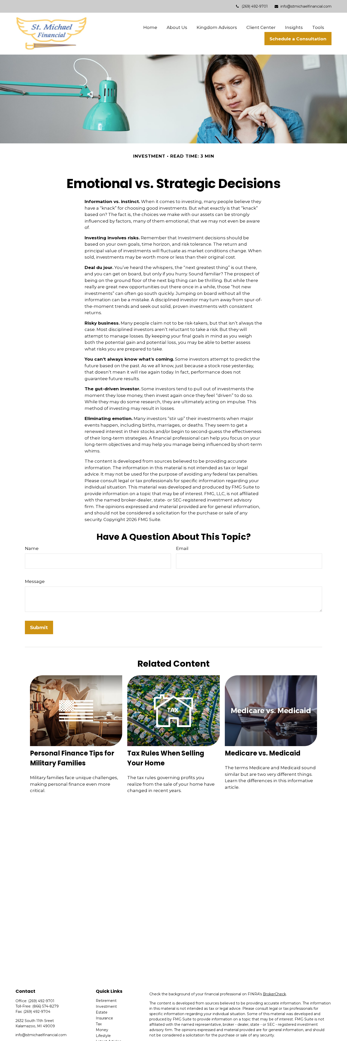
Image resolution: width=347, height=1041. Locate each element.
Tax (99, 1024)
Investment (106, 1006)
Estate (101, 1012)
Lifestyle (103, 1035)
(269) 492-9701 (255, 6)
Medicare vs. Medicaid (263, 753)
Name (32, 548)
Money (102, 1030)
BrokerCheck (274, 994)
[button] (150, 27)
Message (35, 581)
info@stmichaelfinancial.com (306, 6)
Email (182, 548)
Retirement (106, 1000)
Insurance (104, 1018)
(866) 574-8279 (45, 1006)
